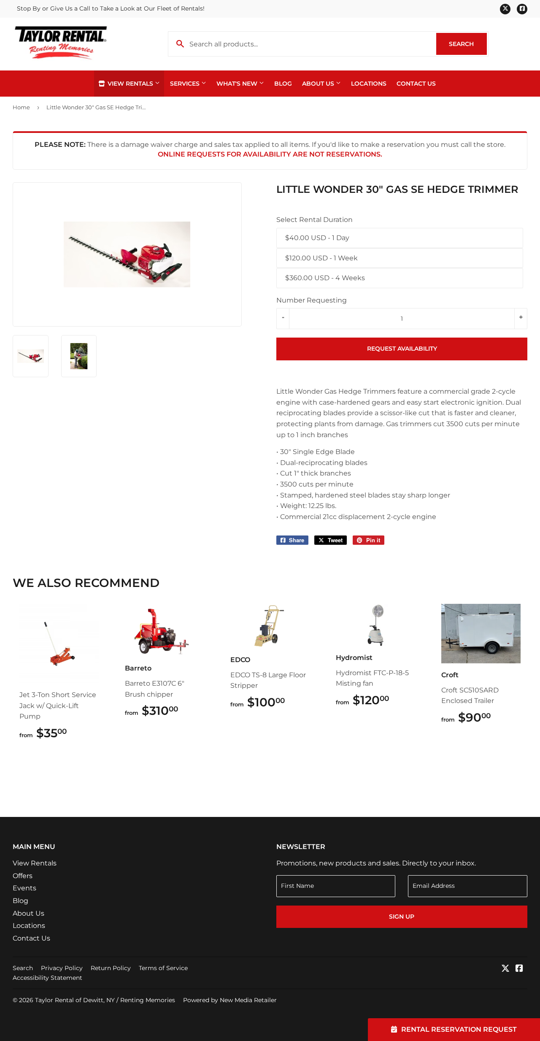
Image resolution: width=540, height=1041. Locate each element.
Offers (22, 876)
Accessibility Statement (47, 977)
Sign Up (401, 916)
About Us (319, 83)
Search (468, 44)
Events (24, 888)
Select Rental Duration (314, 220)
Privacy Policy (62, 968)
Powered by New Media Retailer (230, 1000)
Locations (368, 83)
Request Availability (402, 348)
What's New (237, 83)
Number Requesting (311, 300)
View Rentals (130, 83)
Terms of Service (163, 968)
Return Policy (111, 968)
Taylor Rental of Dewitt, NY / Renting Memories (105, 1000)
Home (21, 107)
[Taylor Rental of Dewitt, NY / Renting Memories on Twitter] (505, 969)
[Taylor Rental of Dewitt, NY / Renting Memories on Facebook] (519, 969)
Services (185, 83)
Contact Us (416, 83)
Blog (283, 83)
